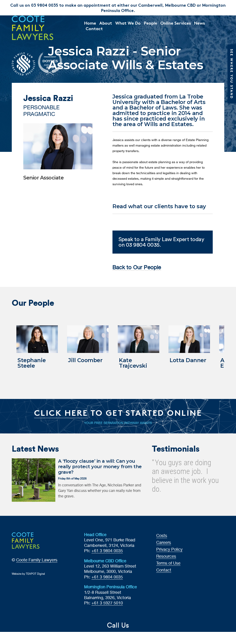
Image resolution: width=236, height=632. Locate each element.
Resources (166, 556)
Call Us (118, 625)
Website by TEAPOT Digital (28, 574)
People (150, 23)
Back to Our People (136, 267)
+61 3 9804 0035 (107, 551)
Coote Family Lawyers (36, 560)
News (199, 23)
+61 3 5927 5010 (107, 603)
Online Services (175, 23)
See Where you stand (232, 74)
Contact (94, 28)
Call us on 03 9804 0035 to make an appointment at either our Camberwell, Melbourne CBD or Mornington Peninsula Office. (118, 7)
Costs (161, 536)
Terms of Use (168, 563)
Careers (163, 543)
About (105, 23)
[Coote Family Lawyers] (36, 28)
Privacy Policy (169, 550)
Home (90, 23)
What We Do (128, 23)
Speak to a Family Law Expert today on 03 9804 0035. (161, 242)
